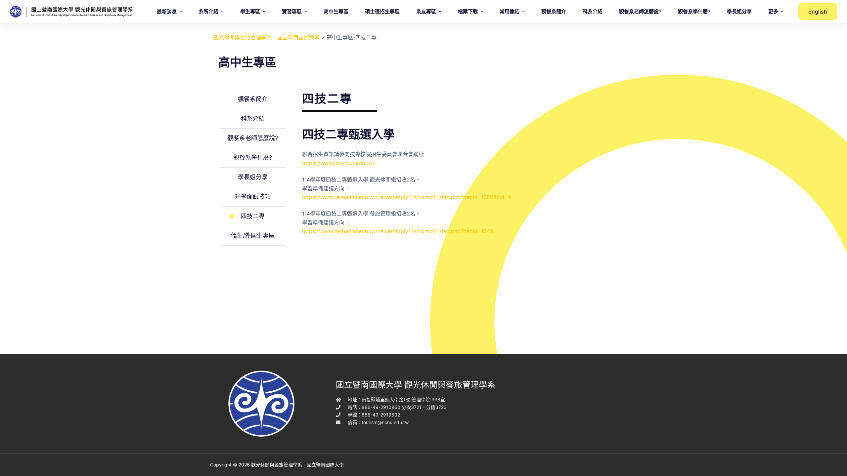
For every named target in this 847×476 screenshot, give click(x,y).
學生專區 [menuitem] (250, 11)
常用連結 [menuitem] (509, 11)
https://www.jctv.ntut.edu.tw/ (338, 163)
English (817, 11)
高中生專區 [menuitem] (336, 11)
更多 (773, 11)
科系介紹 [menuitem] (592, 11)
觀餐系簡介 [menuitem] (553, 11)
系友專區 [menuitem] (426, 11)
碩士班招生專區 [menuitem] (382, 11)
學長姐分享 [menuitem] (739, 11)
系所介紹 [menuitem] (208, 11)
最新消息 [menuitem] (167, 11)
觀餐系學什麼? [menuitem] (694, 11)
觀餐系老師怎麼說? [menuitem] (640, 11)
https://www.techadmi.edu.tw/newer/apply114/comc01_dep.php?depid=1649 (397, 231)
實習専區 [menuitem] (292, 11)
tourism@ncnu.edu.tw (385, 422)
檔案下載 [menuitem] (468, 11)
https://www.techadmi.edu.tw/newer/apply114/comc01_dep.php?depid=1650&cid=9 (406, 197)
